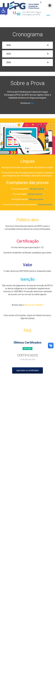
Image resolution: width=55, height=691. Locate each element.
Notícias (27, 348)
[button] (27, 45)
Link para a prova (36, 189)
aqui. (32, 103)
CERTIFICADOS (27, 355)
